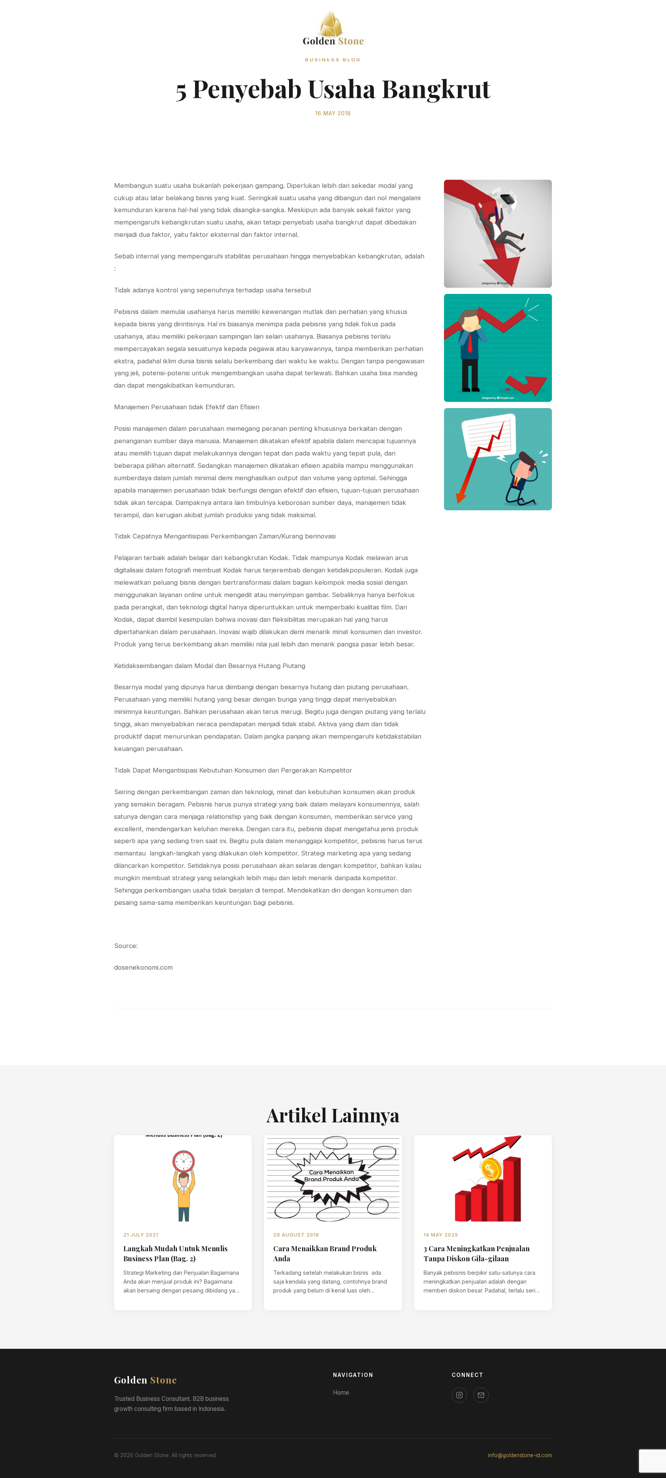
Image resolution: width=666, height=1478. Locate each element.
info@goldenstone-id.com (520, 1455)
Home (341, 1392)
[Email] (481, 1395)
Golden (145, 1379)
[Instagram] (459, 1395)
